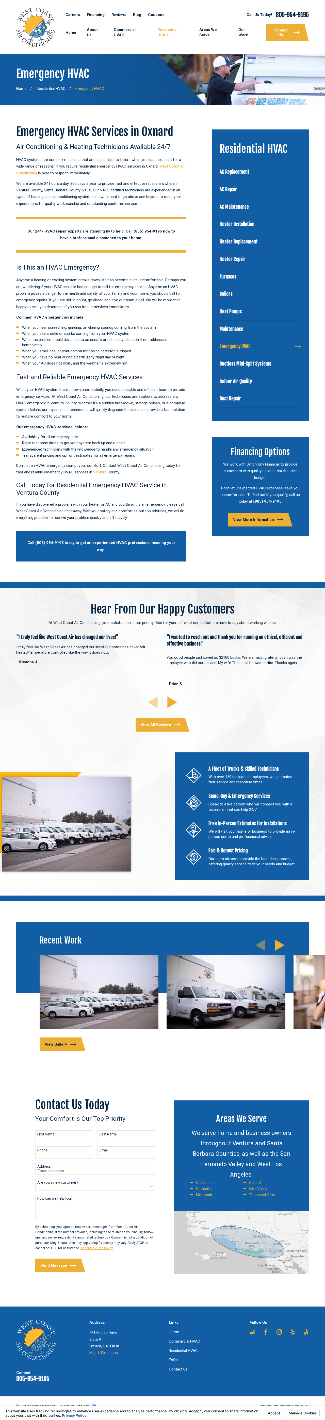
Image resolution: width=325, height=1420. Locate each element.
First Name (46, 1134)
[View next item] (172, 702)
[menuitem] (260, 172)
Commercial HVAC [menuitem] (125, 32)
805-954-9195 (292, 15)
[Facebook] (265, 1332)
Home (174, 1332)
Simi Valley (258, 1188)
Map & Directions (103, 1352)
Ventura (99, 472)
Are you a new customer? (57, 1182)
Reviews (118, 14)
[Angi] (306, 1332)
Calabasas (205, 1182)
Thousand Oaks (262, 1195)
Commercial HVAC (184, 1341)
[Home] (35, 27)
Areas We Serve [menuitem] (208, 32)
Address (44, 1166)
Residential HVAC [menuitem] (167, 32)
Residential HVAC (183, 1350)
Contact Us (178, 1369)
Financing (96, 14)
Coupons (156, 14)
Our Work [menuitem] (243, 32)
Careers (73, 14)
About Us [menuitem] (92, 32)
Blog (137, 14)
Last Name (108, 1134)
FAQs (173, 1360)
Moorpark (204, 1195)
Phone (42, 1150)
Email (104, 1150)
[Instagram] (279, 1332)
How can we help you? (55, 1198)
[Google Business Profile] (252, 1332)
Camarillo (204, 1188)
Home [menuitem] (71, 32)
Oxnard (255, 1182)
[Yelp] (292, 1332)
